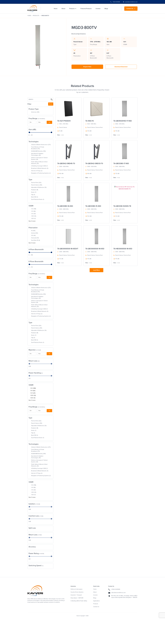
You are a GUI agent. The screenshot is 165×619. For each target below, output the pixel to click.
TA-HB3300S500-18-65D (122, 248)
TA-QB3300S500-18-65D (94, 248)
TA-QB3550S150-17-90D (122, 121)
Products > (37, 15)
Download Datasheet (121, 67)
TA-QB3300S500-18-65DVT (67, 248)
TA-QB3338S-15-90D (93, 206)
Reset (50, 104)
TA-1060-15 (89, 121)
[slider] (29, 132)
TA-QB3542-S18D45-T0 (66, 163)
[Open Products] (75, 9)
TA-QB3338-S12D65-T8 (122, 206)
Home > (30, 15)
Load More (96, 270)
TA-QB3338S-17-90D (121, 163)
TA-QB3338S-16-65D (65, 206)
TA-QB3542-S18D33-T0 (94, 163)
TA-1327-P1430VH (64, 121)
